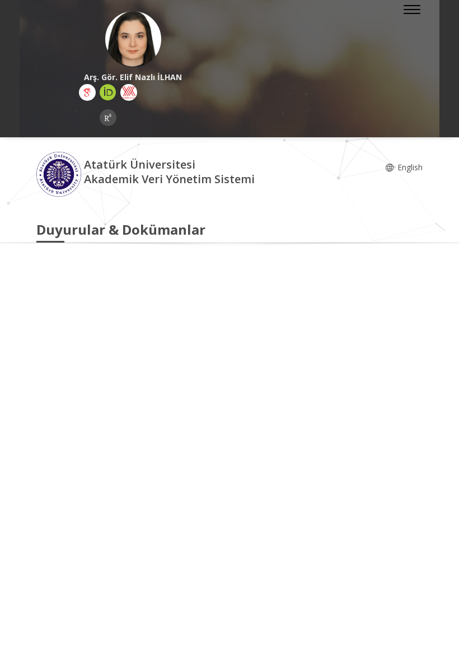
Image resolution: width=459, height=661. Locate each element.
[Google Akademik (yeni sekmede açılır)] (87, 92)
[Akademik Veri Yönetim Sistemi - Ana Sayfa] (60, 173)
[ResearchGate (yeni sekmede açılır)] (108, 117)
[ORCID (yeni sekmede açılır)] (108, 92)
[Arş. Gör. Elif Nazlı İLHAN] (133, 39)
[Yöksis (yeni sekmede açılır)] (128, 92)
